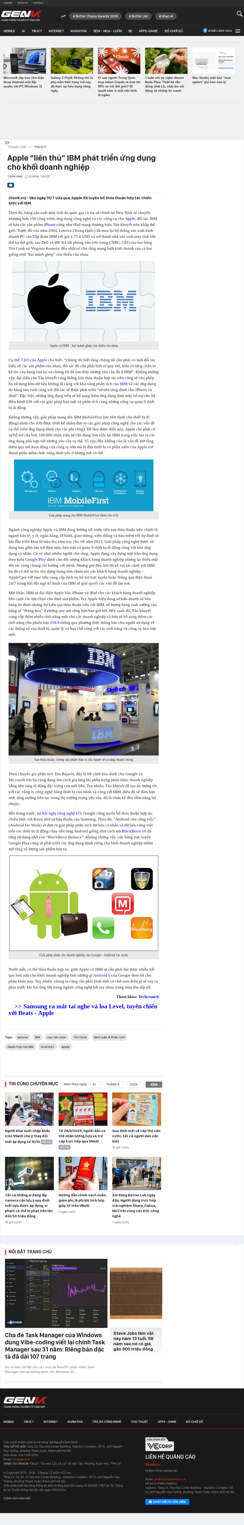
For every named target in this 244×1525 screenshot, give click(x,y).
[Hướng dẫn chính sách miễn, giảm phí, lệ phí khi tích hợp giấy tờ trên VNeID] (83, 1174)
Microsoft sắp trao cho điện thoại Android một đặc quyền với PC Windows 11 (24, 82)
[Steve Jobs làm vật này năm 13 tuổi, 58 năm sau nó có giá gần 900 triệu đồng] (136, 1293)
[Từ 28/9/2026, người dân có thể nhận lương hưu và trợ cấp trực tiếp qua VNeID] (83, 1109)
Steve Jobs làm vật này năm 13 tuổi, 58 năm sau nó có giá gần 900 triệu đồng (133, 1341)
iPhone (50, 224)
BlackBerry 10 (134, 831)
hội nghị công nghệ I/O (61, 813)
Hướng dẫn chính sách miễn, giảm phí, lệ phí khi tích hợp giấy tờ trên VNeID (83, 1200)
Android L (101, 975)
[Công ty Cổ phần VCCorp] (159, 1452)
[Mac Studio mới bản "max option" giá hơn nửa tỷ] (213, 61)
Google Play (35, 559)
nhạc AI (167, 16)
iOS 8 (55, 622)
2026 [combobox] (134, 1084)
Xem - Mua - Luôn (107, 31)
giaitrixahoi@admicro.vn (170, 1479)
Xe (130, 31)
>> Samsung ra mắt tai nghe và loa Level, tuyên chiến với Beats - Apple (83, 1009)
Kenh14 (22, 3)
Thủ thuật (139, 1421)
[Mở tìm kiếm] (240, 14)
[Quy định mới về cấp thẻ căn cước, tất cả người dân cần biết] (136, 1109)
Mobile (9, 31)
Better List (140, 16)
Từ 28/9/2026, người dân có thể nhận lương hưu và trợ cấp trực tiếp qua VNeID (82, 1136)
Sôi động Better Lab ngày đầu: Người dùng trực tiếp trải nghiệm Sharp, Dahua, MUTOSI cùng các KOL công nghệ (135, 1205)
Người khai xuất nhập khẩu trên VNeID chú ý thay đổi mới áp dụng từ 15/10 (27, 1136)
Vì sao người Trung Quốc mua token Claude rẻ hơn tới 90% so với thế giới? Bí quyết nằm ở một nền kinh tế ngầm (119, 86)
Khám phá (79, 31)
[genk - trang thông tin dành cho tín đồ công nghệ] (25, 1402)
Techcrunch (148, 997)
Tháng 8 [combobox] (113, 1084)
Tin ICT (36, 31)
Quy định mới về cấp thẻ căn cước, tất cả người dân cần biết (136, 1136)
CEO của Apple (34, 360)
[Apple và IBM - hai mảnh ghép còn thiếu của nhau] (84, 301)
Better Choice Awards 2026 (97, 16)
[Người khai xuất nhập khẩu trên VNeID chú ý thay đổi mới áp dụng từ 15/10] (29, 1109)
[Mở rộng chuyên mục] (237, 30)
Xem (154, 1084)
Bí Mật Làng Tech (220, 30)
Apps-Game (148, 31)
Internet (56, 31)
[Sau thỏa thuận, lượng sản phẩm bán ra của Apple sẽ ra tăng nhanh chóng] (84, 699)
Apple (130, 218)
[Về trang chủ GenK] (21, 16)
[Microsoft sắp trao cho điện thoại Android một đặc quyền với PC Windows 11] (25, 61)
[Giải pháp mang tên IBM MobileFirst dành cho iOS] (84, 485)
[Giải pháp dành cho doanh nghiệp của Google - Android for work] (84, 903)
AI (23, 31)
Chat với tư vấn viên (169, 1502)
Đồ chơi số (173, 31)
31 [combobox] (94, 1084)
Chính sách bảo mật (17, 1498)
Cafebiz (38, 3)
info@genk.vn (21, 1459)
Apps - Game (167, 1421)
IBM (123, 384)
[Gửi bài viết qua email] (10, 186)
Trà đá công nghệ (106, 1421)
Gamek (8, 3)
